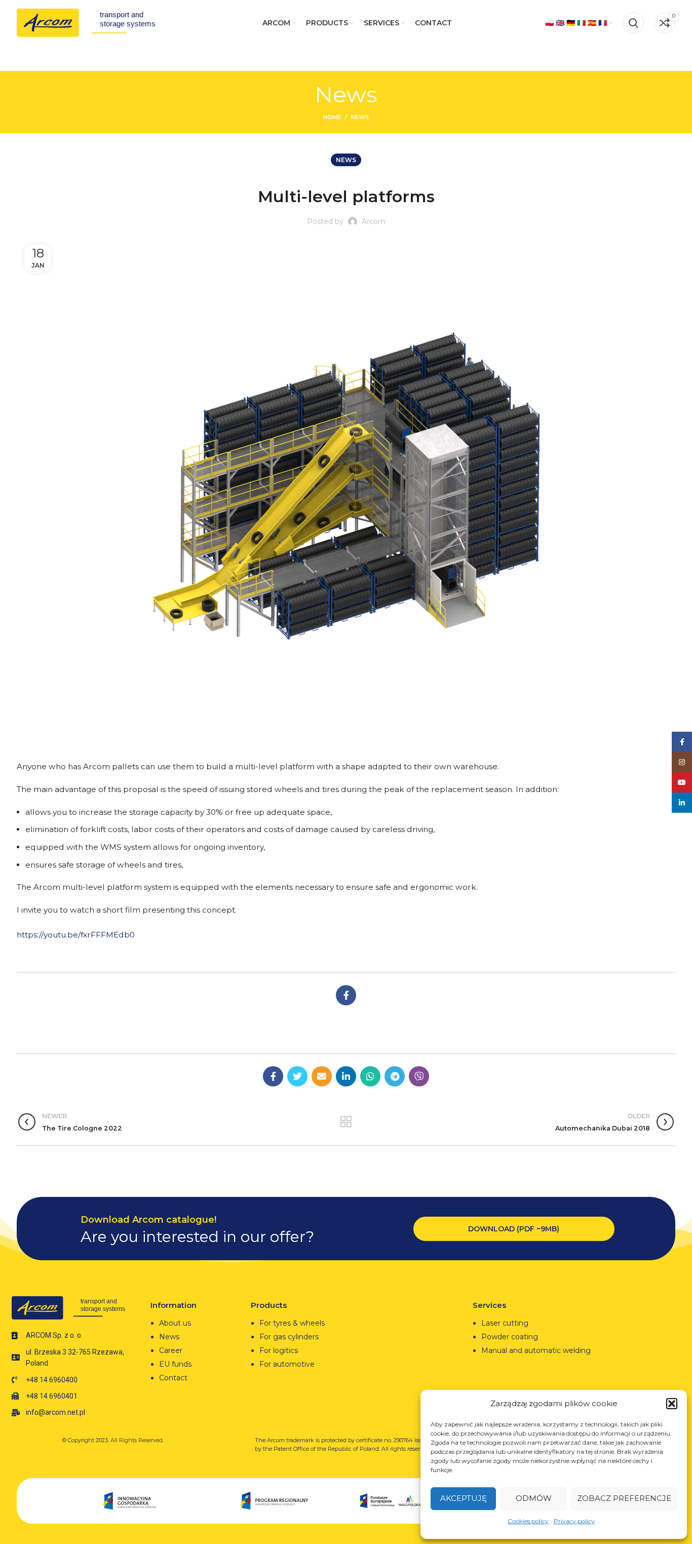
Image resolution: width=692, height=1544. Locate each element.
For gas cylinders (289, 1336)
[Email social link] (322, 1076)
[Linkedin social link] (346, 1076)
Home (332, 117)
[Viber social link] (419, 1076)
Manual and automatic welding (536, 1350)
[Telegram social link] (395, 1076)
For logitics (278, 1350)
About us (175, 1323)
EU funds (175, 1364)
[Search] (633, 23)
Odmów (534, 1498)
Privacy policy (574, 1521)
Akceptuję (463, 1498)
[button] (672, 1404)
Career (170, 1350)
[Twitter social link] (297, 1076)
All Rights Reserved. (137, 1440)
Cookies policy (528, 1521)
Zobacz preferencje (624, 1498)
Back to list (345, 1121)
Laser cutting (504, 1323)
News (360, 117)
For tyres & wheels (292, 1323)
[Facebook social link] (346, 995)
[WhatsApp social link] (370, 1076)
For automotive (287, 1364)
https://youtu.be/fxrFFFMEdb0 (76, 934)
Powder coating (509, 1336)
